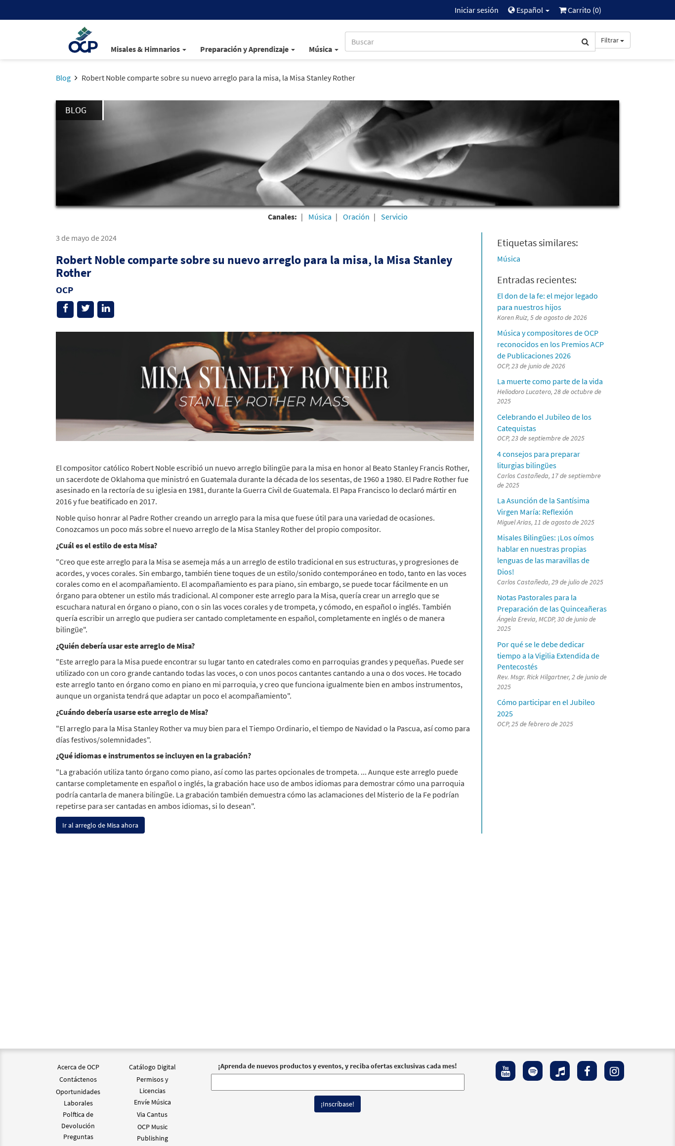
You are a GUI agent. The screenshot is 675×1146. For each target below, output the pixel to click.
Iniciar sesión (477, 10)
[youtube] (505, 1071)
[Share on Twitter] (85, 309)
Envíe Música (152, 1102)
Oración (356, 216)
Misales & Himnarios (146, 49)
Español (530, 10)
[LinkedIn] (105, 309)
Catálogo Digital (152, 1066)
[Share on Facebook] (65, 309)
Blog (63, 78)
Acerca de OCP (78, 1066)
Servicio (394, 216)
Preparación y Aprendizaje (245, 49)
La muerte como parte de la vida (550, 381)
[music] (560, 1071)
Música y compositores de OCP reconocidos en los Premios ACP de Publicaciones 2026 (550, 344)
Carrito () (583, 10)
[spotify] (533, 1071)
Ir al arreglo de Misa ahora (100, 825)
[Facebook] (587, 1071)
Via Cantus (152, 1114)
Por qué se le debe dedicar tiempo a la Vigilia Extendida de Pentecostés (548, 655)
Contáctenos (78, 1079)
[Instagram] (614, 1071)
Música (321, 49)
